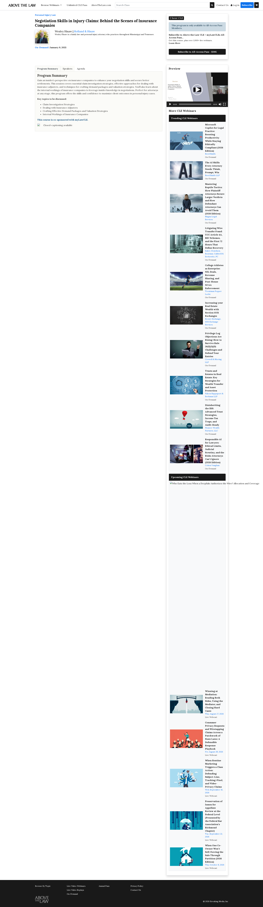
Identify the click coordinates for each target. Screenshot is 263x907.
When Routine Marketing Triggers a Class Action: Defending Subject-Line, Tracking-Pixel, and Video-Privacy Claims (214, 773)
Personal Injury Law (45, 15)
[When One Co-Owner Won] (186, 856)
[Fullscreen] (224, 104)
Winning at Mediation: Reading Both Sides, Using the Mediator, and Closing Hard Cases (214, 701)
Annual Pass (104, 886)
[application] (197, 89)
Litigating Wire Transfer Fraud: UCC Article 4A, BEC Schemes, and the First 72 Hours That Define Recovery (214, 238)
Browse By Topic (43, 886)
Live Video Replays (75, 890)
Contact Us (222, 5)
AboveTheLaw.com (101, 5)
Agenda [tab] (81, 68)
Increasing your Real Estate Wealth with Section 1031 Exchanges (214, 309)
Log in (235, 5)
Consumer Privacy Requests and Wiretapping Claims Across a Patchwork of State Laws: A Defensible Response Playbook (214, 735)
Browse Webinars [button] (50, 5)
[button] (197, 89)
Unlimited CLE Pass (77, 5)
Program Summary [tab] (47, 68)
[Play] (170, 104)
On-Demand (72, 894)
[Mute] (220, 104)
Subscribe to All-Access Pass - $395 (197, 51)
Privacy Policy (137, 886)
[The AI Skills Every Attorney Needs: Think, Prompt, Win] (186, 170)
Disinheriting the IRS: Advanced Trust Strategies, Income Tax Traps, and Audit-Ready (214, 415)
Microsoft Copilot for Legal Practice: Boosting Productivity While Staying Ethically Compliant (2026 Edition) (214, 137)
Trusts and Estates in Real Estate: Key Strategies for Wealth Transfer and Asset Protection (214, 380)
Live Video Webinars (76, 886)
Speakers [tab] (67, 68)
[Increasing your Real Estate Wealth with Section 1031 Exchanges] (186, 315)
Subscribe (247, 5)
